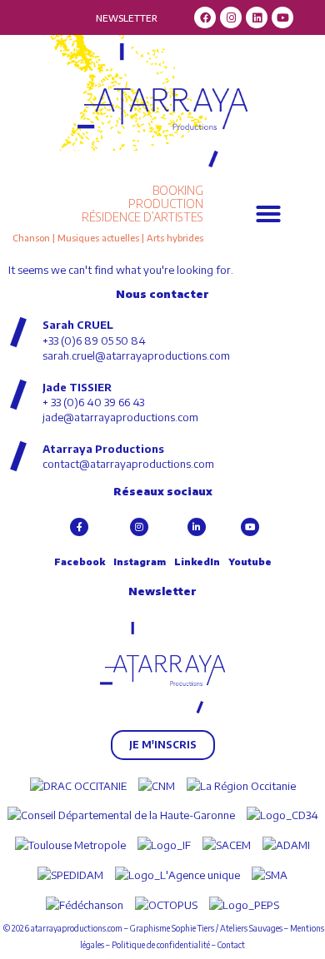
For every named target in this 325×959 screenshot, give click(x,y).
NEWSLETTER (127, 17)
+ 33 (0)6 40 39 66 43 (93, 402)
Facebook (79, 561)
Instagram (139, 561)
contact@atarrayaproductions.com (128, 463)
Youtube (250, 561)
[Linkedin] (257, 17)
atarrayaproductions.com (76, 928)
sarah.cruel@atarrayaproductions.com (136, 355)
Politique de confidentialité (161, 945)
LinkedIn (197, 561)
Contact (231, 945)
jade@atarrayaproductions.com (120, 417)
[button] (268, 214)
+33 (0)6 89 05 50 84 (94, 340)
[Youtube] (282, 17)
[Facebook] (205, 17)
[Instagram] (231, 17)
